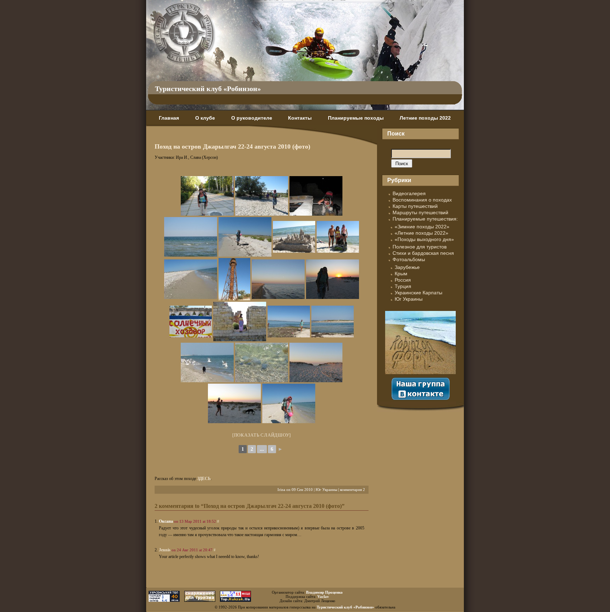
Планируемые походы (356, 118)
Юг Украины (326, 489)
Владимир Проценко (324, 592)
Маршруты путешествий (420, 212)
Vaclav (323, 596)
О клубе (205, 118)
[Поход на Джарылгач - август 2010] (207, 196)
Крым (401, 273)
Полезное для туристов (420, 247)
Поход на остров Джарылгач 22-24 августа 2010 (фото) (232, 146)
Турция (403, 286)
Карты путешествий (415, 206)
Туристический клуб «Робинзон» (208, 88)
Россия (403, 280)
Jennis (165, 549)
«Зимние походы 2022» (422, 226)
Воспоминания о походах (422, 200)
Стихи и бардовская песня (423, 253)
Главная (169, 118)
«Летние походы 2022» (421, 233)
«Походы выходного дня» (424, 239)
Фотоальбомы (409, 259)
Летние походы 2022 (425, 118)
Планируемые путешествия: (425, 219)
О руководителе (251, 118)
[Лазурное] (190, 321)
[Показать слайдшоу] (261, 435)
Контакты (300, 118)
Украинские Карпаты (418, 292)
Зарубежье (407, 267)
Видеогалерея (409, 193)
